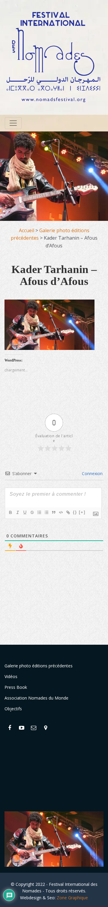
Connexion (92, 473)
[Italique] (17, 512)
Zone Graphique (72, 897)
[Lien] (67, 512)
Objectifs (13, 708)
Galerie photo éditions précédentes (38, 666)
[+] (82, 512)
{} (75, 512)
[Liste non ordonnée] (46, 512)
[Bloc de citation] (53, 512)
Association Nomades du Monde (36, 698)
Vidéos (10, 676)
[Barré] (31, 512)
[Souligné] (24, 512)
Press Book (15, 687)
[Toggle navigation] (13, 123)
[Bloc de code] (60, 512)
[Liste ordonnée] (39, 512)
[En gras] (10, 512)
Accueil (26, 230)
